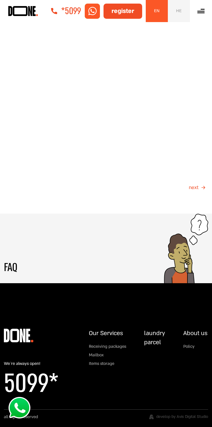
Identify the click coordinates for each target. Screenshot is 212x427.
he (179, 11)
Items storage (101, 363)
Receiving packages (107, 346)
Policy (189, 346)
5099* (31, 383)
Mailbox (96, 355)
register (123, 11)
